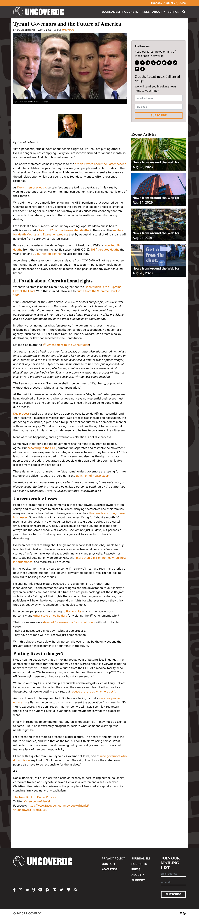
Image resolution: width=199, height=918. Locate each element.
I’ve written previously (31, 187)
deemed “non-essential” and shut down (69, 622)
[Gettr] (175, 62)
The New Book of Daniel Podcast (35, 797)
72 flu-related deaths (47, 253)
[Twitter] (142, 62)
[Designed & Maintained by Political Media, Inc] (180, 913)
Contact (108, 864)
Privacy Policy (113, 858)
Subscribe (159, 115)
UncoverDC (39, 11)
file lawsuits (73, 611)
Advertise (110, 869)
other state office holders (50, 615)
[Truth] (169, 62)
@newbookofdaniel (37, 801)
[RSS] (142, 69)
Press (145, 11)
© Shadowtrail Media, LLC (30, 809)
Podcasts (130, 11)
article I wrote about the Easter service (100, 164)
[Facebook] (137, 62)
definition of (93, 475)
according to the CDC (42, 448)
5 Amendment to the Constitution (66, 344)
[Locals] (137, 69)
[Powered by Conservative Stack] (184, 913)
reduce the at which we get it (93, 691)
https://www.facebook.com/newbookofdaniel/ (58, 805)
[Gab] (153, 62)
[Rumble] (164, 62)
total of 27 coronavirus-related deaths (64, 230)
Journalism (111, 11)
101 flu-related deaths (105, 249)
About (157, 11)
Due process (21, 413)
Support (174, 11)
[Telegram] (158, 62)
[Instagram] (148, 62)
